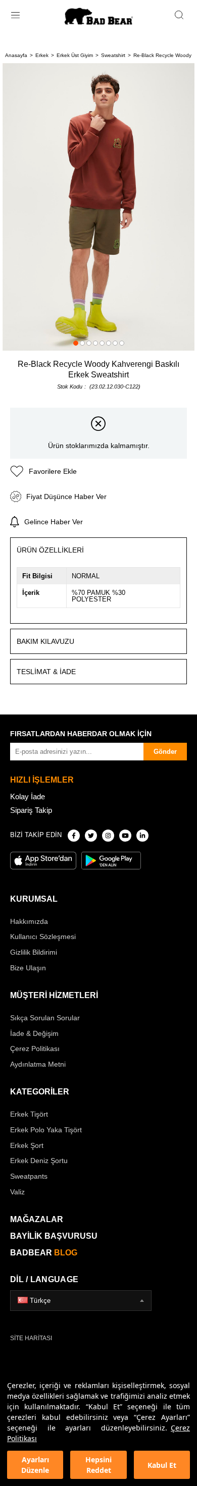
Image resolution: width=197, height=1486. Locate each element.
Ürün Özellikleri (50, 550)
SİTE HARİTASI (31, 1338)
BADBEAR (43, 1252)
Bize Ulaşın (28, 968)
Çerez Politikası (35, 1048)
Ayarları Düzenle (35, 1465)
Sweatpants (28, 1176)
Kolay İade (27, 796)
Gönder (165, 751)
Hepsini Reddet (98, 1465)
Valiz (17, 1192)
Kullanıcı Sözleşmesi (43, 936)
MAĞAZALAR (36, 1219)
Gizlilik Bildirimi (33, 952)
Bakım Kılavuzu (45, 641)
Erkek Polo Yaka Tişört (46, 1130)
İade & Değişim (34, 1033)
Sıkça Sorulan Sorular (45, 1018)
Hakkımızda (29, 921)
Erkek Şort (26, 1145)
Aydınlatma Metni (38, 1064)
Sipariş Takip (31, 810)
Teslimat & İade (46, 672)
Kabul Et (161, 1465)
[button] (75, 343)
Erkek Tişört (29, 1114)
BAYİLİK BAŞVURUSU (53, 1236)
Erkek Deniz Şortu (39, 1161)
